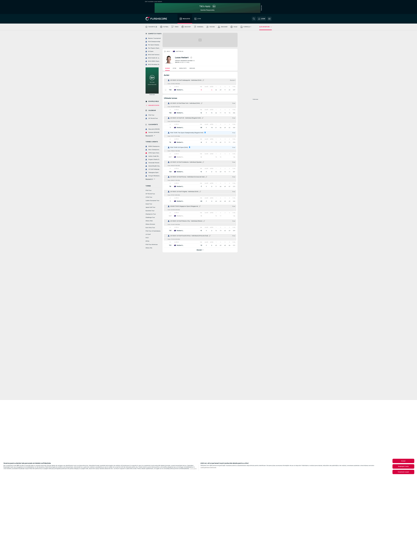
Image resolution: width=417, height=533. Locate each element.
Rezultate (182, 68)
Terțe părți (193, 468)
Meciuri (192, 68)
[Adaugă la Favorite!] (165, 90)
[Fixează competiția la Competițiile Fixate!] (203, 80)
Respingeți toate (403, 466)
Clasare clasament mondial (183, 61)
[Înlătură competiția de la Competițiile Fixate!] (205, 132)
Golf (168, 51)
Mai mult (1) (149, 179)
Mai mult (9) (149, 135)
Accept (403, 461)
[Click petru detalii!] (200, 90)
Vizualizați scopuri (403, 472)
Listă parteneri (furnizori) (208, 467)
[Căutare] (254, 19)
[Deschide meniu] (269, 19)
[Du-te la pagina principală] (158, 18)
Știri (174, 68)
